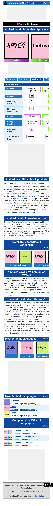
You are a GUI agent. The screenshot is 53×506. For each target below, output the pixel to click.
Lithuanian (43, 60)
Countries (23, 79)
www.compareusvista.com (32, 492)
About (14, 485)
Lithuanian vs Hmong (22, 430)
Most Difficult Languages (32, 3)
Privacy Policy (26, 488)
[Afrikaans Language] (7, 402)
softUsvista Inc (38, 496)
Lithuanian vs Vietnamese (24, 436)
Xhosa (13, 413)
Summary (10, 79)
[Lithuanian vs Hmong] (8, 432)
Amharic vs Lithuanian (26, 236)
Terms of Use (42, 485)
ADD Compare (48, 485)
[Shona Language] (7, 408)
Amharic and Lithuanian (32, 212)
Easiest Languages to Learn (23, 196)
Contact (21, 485)
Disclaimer (31, 485)
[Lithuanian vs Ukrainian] (8, 444)
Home (7, 485)
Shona (13, 407)
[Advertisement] (26, 13)
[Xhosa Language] (7, 414)
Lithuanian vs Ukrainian (23, 442)
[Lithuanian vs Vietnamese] (8, 438)
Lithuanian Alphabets (12, 316)
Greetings (33, 403)
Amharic (16, 60)
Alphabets (37, 79)
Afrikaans (14, 401)
